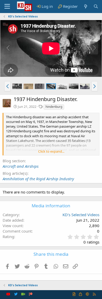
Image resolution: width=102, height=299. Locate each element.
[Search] (96, 6)
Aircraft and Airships (20, 166)
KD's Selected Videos (81, 214)
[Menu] (7, 6)
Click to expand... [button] (51, 151)
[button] (7, 86)
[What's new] (85, 6)
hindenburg (54, 106)
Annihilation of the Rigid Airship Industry (38, 178)
